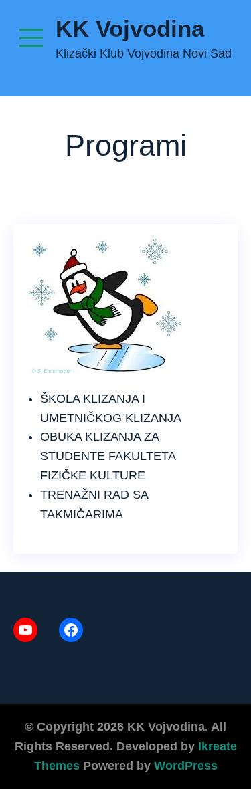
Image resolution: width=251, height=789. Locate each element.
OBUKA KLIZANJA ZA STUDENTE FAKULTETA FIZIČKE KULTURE (107, 456)
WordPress (186, 765)
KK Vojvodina (130, 28)
